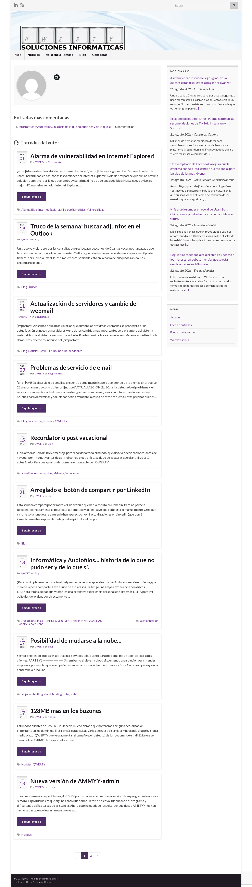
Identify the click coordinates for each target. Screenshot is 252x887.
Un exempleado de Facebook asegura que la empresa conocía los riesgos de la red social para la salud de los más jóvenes (202, 168)
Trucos (32, 287)
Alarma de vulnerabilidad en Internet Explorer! (92, 155)
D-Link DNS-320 (52, 620)
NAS (99, 620)
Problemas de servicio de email (71, 367)
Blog (82, 54)
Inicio (17, 54)
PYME (74, 694)
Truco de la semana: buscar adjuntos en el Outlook (85, 230)
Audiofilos (27, 620)
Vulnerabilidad (95, 209)
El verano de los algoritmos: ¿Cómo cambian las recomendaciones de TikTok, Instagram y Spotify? (202, 123)
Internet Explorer (49, 209)
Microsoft (67, 209)
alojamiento (28, 694)
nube (66, 694)
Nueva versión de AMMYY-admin (75, 780)
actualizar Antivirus (33, 473)
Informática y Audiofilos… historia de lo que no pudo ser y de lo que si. (65, 126)
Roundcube (60, 351)
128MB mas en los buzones (66, 710)
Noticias (34, 54)
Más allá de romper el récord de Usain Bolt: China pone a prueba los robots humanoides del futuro (201, 214)
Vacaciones (72, 473)
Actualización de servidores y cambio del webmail (84, 307)
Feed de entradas (181, 325)
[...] (197, 108)
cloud (47, 694)
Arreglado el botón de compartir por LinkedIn (90, 489)
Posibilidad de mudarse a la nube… (75, 640)
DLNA (67, 620)
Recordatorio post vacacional (69, 437)
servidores (75, 351)
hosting (57, 694)
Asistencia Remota (59, 54)
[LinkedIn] (16, 4)
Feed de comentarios (183, 332)
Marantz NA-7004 (84, 620)
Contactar (99, 54)
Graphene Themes (43, 882)
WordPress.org (179, 340)
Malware (59, 473)
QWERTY (39, 162)
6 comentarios (149, 620)
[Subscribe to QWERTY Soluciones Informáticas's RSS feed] (22, 4)
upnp (40, 624)
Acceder (175, 317)
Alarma (25, 209)
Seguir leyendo (31, 196)
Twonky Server (26, 624)
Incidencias (35, 421)
